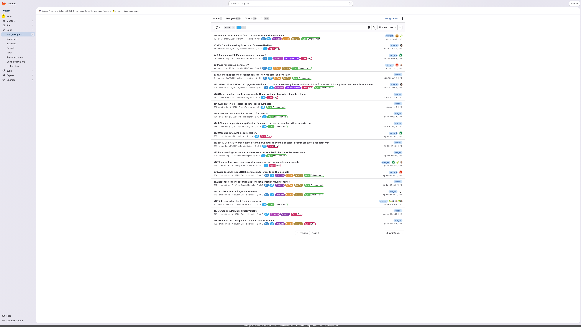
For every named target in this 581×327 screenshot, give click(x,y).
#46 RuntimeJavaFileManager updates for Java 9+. (241, 55)
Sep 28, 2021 (232, 214)
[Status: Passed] (400, 55)
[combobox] (387, 27)
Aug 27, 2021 (231, 126)
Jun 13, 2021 (231, 78)
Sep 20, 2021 (232, 165)
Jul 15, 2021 (231, 97)
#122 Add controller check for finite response (238, 201)
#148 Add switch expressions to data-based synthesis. (243, 103)
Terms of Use (316, 326)
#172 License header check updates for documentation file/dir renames (252, 181)
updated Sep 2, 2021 (393, 136)
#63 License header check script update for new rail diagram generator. (252, 74)
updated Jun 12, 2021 (393, 68)
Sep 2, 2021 (231, 156)
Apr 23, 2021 (231, 68)
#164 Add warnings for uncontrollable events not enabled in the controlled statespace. (260, 152)
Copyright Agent (331, 326)
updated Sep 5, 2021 (393, 155)
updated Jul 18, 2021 (393, 107)
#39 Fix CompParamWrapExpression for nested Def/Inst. (243, 45)
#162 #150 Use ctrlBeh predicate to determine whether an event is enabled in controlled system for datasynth (271, 142)
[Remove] (244, 27)
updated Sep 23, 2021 (392, 166)
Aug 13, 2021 (231, 117)
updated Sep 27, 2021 (392, 175)
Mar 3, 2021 (230, 39)
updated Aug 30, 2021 (392, 117)
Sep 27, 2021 (232, 185)
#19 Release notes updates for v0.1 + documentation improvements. (249, 35)
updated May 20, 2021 (392, 59)
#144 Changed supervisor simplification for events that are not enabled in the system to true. (263, 123)
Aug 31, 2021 (231, 136)
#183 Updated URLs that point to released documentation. (244, 220)
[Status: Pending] (397, 36)
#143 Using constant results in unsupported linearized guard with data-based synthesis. (260, 94)
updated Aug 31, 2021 (393, 126)
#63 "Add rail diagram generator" (231, 65)
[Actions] (402, 18)
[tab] (217, 18)
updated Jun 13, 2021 (393, 78)
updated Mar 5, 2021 (393, 39)
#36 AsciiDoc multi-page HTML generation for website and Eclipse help (251, 172)
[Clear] (369, 27)
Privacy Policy (302, 326)
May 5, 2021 (231, 58)
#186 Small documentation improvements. (236, 211)
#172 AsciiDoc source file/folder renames (236, 191)
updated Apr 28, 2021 (393, 48)
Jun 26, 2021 (231, 88)
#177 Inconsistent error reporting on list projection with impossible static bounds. (257, 162)
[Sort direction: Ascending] (400, 27)
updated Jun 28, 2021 (393, 87)
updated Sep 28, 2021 (392, 204)
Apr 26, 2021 (231, 49)
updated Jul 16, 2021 (393, 97)
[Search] (373, 27)
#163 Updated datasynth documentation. (235, 133)
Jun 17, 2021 (231, 204)
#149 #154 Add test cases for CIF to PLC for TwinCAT (241, 113)
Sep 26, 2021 (232, 195)
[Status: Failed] (397, 65)
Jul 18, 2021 (231, 107)
